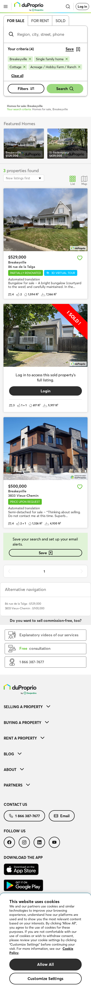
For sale (15, 20)
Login (45, 391)
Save (43, 552)
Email (65, 815)
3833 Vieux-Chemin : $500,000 (24, 608)
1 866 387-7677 (27, 815)
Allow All (45, 964)
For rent (40, 20)
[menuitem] (45, 707)
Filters (23, 88)
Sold (61, 20)
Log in (82, 6)
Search (62, 88)
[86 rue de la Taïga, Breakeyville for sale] (46, 219)
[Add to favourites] (80, 257)
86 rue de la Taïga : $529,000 (23, 603)
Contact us (15, 804)
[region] (45, 941)
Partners (13, 785)
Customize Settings (45, 978)
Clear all (17, 75)
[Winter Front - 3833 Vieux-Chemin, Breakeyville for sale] (46, 448)
